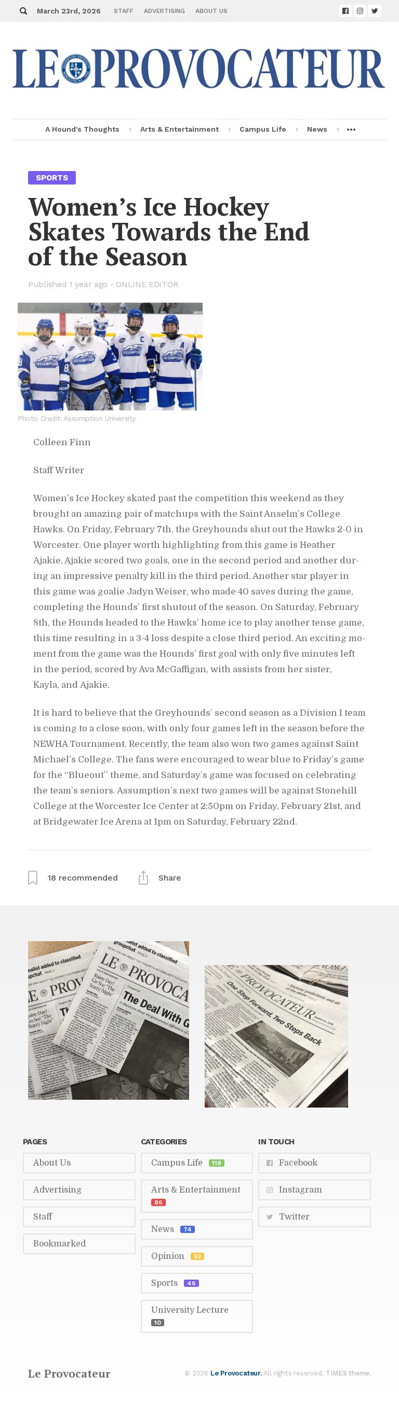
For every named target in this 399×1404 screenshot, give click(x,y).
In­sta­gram (300, 1190)
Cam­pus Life (263, 129)
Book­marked (59, 1244)
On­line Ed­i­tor (147, 284)
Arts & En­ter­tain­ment (179, 129)
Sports (52, 177)
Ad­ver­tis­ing (164, 11)
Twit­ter (294, 1217)
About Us (211, 11)
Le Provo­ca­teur (69, 1373)
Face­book (298, 1163)
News (317, 129)
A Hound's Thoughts (82, 129)
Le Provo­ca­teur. (236, 1373)
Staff (124, 11)
